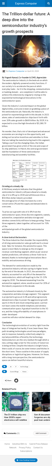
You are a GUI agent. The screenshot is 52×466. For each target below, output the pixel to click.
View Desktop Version (27, 460)
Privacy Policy (25, 448)
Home (7, 444)
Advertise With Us (19, 444)
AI (10, 367)
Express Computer (26, 3)
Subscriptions (26, 451)
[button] (3, 3)
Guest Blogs (14, 372)
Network (12, 448)
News (24, 372)
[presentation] (45, 409)
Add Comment (41, 433)
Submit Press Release (38, 444)
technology (24, 367)
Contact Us (38, 448)
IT (16, 367)
